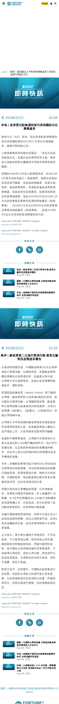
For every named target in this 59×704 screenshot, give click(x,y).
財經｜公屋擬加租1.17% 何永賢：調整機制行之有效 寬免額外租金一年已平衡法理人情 (36, 668)
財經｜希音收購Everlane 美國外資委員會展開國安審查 (33, 74)
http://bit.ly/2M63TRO (11, 225)
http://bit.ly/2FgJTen (11, 234)
